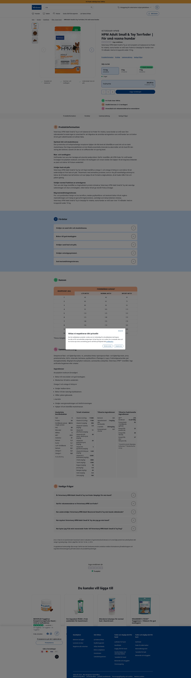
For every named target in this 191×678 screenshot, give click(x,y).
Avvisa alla (120, 331)
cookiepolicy (109, 341)
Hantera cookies (107, 346)
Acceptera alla (118, 346)
